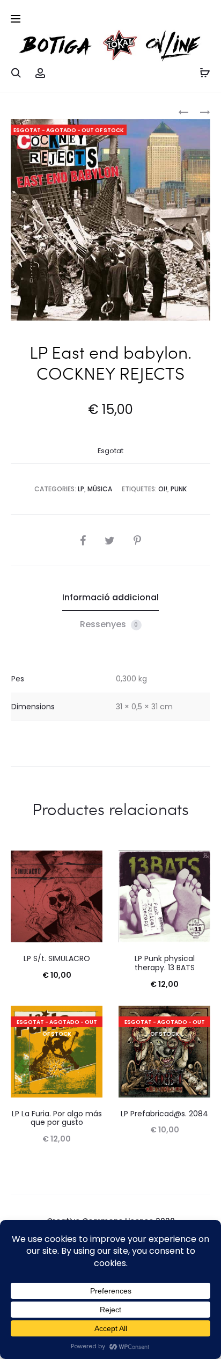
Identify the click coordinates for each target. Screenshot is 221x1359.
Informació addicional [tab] (110, 597)
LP (81, 488)
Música (99, 488)
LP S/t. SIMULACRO (57, 958)
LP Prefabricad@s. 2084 (164, 1113)
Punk (179, 488)
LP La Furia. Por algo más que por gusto (57, 1118)
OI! (162, 488)
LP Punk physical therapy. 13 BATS (165, 963)
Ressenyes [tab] (109, 624)
